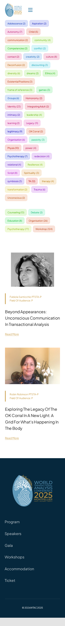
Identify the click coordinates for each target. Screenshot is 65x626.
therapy (48, 181)
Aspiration (39, 23)
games (44, 89)
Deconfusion (16, 64)
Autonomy (15, 31)
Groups (13, 98)
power (31, 147)
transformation (17, 189)
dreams (32, 73)
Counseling (16, 212)
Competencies (18, 48)
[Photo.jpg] (32, 251)
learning (14, 123)
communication (18, 40)
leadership (34, 114)
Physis (13, 147)
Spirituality (31, 172)
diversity (14, 73)
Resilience (35, 164)
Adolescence (17, 23)
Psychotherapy (18, 156)
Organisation (16, 139)
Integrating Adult (38, 106)
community (42, 40)
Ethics (50, 73)
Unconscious (16, 197)
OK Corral (36, 131)
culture (51, 56)
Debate (36, 212)
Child (33, 31)
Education (15, 220)
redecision (41, 156)
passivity (38, 139)
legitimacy (15, 131)
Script (13, 172)
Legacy (32, 123)
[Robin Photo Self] (32, 349)
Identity (14, 106)
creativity (32, 56)
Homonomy (34, 98)
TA (31, 181)
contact (13, 56)
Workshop (44, 228)
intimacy (14, 114)
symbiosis (15, 181)
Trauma (39, 189)
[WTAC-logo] (13, 4)
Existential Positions (20, 81)
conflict (40, 48)
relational (14, 164)
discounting (40, 64)
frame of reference (20, 89)
